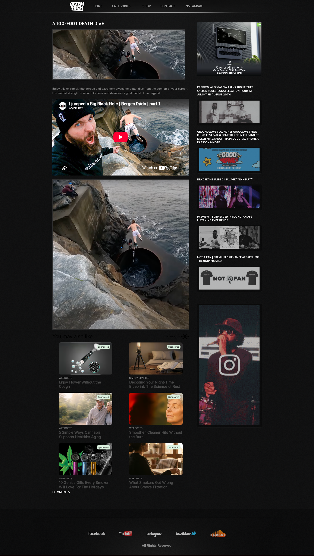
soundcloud (218, 533)
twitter (186, 533)
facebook (96, 533)
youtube (125, 533)
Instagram (193, 6)
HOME (98, 6)
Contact (167, 6)
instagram (154, 533)
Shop (146, 6)
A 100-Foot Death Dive (78, 23)
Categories (119, 6)
